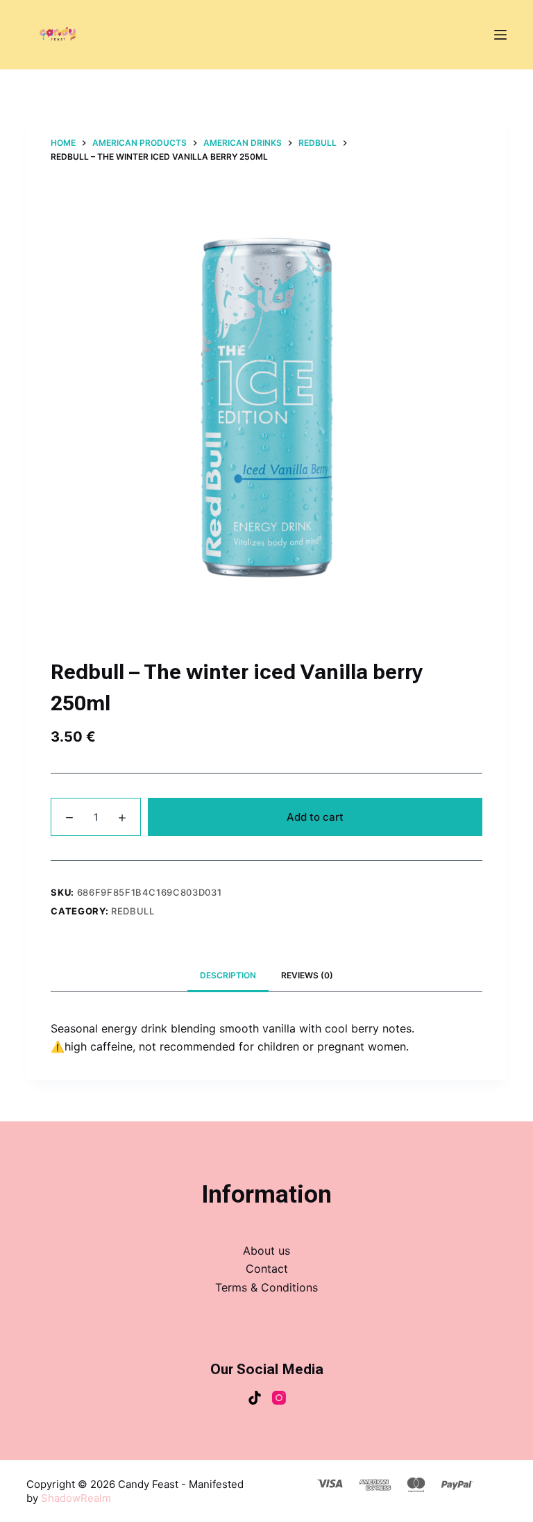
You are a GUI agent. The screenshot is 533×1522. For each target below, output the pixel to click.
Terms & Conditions (266, 1287)
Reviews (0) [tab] (307, 975)
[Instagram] (279, 1398)
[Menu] (500, 34)
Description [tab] (228, 975)
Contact (267, 1269)
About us (266, 1250)
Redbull (133, 911)
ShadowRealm (76, 1498)
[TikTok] (255, 1398)
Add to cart (315, 816)
